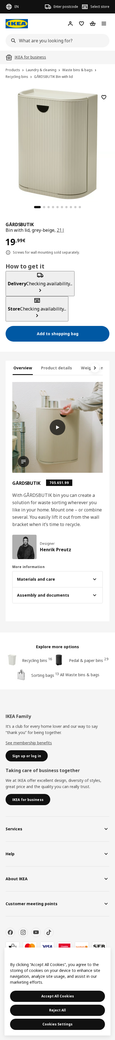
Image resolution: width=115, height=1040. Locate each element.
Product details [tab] (56, 367)
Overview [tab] (22, 367)
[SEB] (99, 947)
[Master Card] (30, 947)
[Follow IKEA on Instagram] (23, 932)
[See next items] (94, 367)
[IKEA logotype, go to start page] (17, 23)
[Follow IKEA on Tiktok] (49, 932)
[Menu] (103, 23)
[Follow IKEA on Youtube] (36, 932)
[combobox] (56, 40)
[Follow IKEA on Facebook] (10, 932)
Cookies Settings (57, 1024)
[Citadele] (64, 947)
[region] (57, 142)
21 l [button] (60, 230)
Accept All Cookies (57, 996)
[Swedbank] (82, 947)
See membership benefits (29, 742)
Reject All (57, 1010)
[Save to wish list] (103, 97)
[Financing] (13, 947)
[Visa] (47, 947)
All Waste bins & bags (79, 674)
